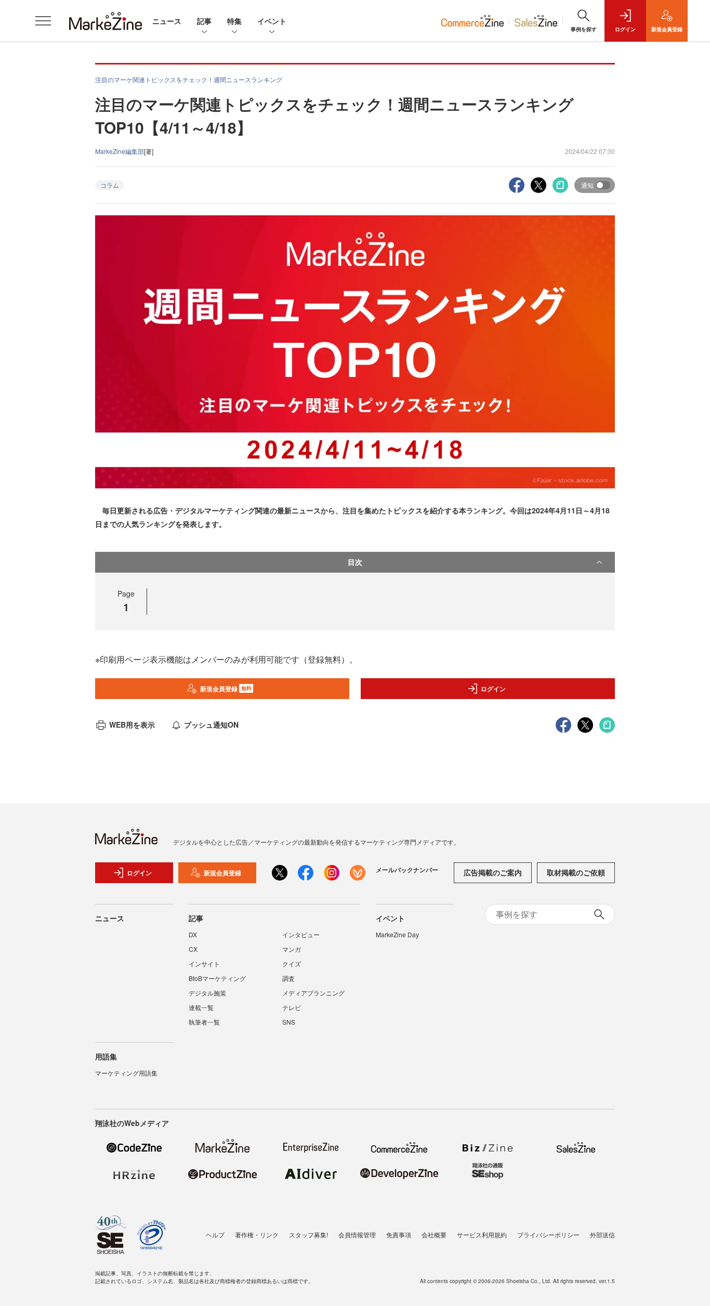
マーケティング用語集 (126, 1072)
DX (193, 934)
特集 (234, 21)
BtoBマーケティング (217, 978)
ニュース (166, 21)
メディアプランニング (313, 992)
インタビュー (301, 934)
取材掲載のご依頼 (576, 872)
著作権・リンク (257, 1234)
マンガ (291, 949)
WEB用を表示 (132, 724)
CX (193, 949)
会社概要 (434, 1234)
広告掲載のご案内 (493, 872)
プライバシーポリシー (548, 1234)
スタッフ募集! (308, 1234)
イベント (271, 21)
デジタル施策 (207, 992)
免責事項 (398, 1234)
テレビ (291, 1007)
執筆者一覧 (204, 1021)
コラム (109, 184)
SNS (288, 1021)
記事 (204, 21)
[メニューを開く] (43, 21)
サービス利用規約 (482, 1234)
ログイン (493, 688)
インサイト (204, 963)
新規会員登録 (226, 688)
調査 (288, 978)
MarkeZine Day (397, 934)
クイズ (291, 963)
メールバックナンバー (407, 869)
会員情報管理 (357, 1234)
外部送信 (602, 1234)
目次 (355, 562)
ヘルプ (215, 1234)
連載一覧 (201, 1007)
